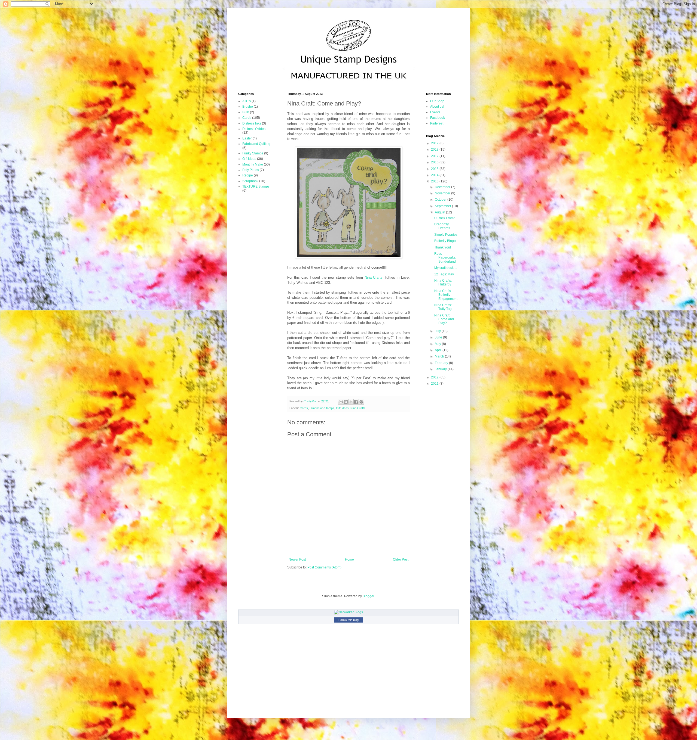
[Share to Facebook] (356, 402)
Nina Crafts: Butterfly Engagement (445, 295)
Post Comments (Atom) (324, 567)
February (442, 363)
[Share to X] (351, 402)
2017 (435, 156)
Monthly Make (252, 164)
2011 (435, 383)
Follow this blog (348, 619)
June (439, 337)
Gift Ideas (342, 408)
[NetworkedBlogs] (348, 612)
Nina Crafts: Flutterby (443, 282)
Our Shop (437, 101)
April (438, 350)
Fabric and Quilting (256, 144)
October (441, 199)
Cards (304, 408)
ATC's (246, 101)
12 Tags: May (444, 274)
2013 (435, 181)
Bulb (245, 112)
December (443, 187)
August (440, 212)
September (443, 206)
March (440, 356)
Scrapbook (250, 181)
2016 (435, 162)
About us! (437, 106)
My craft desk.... (445, 268)
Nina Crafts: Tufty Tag (443, 307)
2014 (435, 175)
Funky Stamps (252, 153)
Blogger (368, 596)
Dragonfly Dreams (442, 226)
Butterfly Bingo (445, 241)
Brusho (247, 106)
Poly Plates (250, 170)
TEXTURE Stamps (256, 186)
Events (435, 112)
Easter (247, 138)
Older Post (400, 559)
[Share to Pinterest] (361, 402)
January (441, 369)
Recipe (247, 175)
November (443, 193)
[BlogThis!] (345, 402)
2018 (435, 149)
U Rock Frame (445, 218)
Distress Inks (251, 123)
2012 (435, 377)
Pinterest (436, 123)
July (438, 331)
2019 (435, 143)
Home (349, 559)
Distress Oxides (253, 129)
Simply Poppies (445, 235)
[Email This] (340, 402)
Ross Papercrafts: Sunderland (445, 257)
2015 (435, 169)
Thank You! (442, 247)
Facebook (437, 118)
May (438, 344)
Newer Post (297, 559)
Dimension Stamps (322, 408)
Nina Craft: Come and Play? (444, 319)
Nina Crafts (374, 277)
